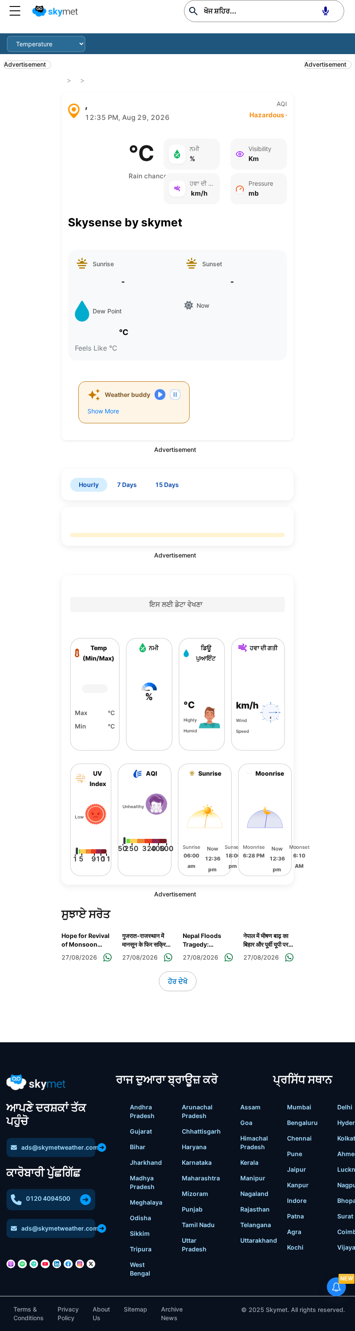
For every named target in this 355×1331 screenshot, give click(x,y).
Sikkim (140, 1233)
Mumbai (299, 1107)
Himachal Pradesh (254, 1142)
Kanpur (298, 1185)
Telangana (255, 1224)
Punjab (192, 1209)
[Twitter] (91, 1264)
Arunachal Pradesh (197, 1111)
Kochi (295, 1247)
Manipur (252, 1178)
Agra (294, 1231)
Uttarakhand (258, 1240)
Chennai (299, 1138)
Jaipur (296, 1169)
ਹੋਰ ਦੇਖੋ (177, 981)
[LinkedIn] (56, 1264)
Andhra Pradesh (142, 1111)
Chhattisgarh (201, 1131)
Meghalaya (146, 1202)
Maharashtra (201, 1178)
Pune (294, 1153)
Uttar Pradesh (194, 1245)
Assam (250, 1107)
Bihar (137, 1147)
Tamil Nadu (198, 1224)
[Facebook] (68, 1264)
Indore (297, 1200)
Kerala (249, 1162)
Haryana (194, 1147)
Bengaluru (302, 1122)
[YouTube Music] (45, 1264)
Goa (246, 1122)
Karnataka (197, 1162)
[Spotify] (22, 1264)
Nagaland (254, 1193)
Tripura (141, 1249)
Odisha (140, 1217)
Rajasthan (255, 1209)
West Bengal (140, 1269)
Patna (295, 1216)
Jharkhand (146, 1162)
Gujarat (141, 1131)
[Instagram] (79, 1264)
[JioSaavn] (33, 1264)
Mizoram (195, 1193)
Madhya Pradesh (142, 1182)
